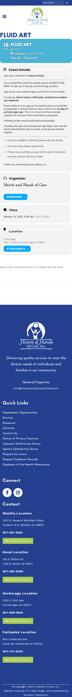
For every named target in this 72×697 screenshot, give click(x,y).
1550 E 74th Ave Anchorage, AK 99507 (24, 242)
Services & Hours (18, 540)
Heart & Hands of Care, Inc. (43, 686)
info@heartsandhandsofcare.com (36, 388)
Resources (9, 423)
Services (8, 418)
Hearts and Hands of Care (25, 185)
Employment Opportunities (20, 412)
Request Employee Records (20, 459)
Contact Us (10, 433)
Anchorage (9, 239)
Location (15, 231)
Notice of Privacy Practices (20, 438)
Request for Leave (15, 454)
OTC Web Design (35, 690)
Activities (9, 428)
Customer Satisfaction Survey (22, 443)
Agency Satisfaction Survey (20, 449)
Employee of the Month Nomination (26, 464)
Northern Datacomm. (36, 695)
